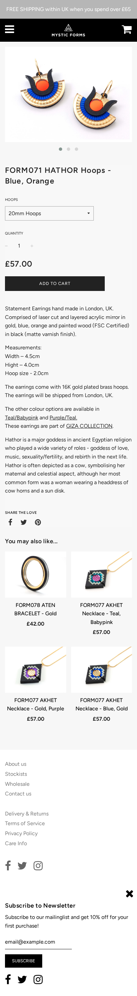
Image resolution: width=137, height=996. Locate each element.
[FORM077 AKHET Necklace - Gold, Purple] (35, 670)
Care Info (16, 843)
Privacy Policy (21, 833)
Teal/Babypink (21, 417)
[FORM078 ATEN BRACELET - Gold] (35, 575)
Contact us (18, 793)
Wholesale (17, 784)
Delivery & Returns (27, 813)
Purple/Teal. (63, 417)
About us (15, 764)
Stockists (16, 774)
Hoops (11, 200)
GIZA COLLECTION (89, 426)
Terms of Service (25, 823)
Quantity (14, 233)
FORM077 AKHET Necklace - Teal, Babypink (101, 613)
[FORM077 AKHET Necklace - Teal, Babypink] (101, 575)
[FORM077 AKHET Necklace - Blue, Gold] (101, 670)
